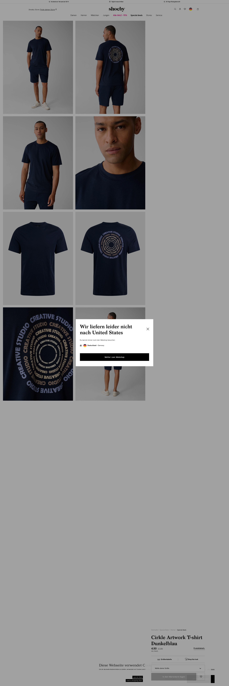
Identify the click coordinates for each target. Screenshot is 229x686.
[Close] (148, 329)
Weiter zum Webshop (114, 357)
